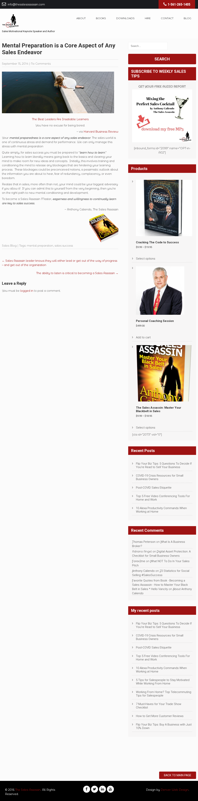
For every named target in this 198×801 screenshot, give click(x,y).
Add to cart (143, 337)
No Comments (41, 63)
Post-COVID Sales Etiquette (154, 487)
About (81, 18)
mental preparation (40, 245)
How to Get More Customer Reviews (159, 716)
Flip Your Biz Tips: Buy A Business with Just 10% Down (164, 726)
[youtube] (110, 789)
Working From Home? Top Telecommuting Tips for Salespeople (163, 693)
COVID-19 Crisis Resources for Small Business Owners (159, 477)
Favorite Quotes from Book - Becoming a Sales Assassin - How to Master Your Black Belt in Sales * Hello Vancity (160, 585)
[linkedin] (102, 789)
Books (101, 18)
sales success (64, 245)
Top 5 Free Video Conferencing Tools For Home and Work (163, 497)
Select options (145, 258)
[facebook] (86, 789)
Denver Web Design (175, 790)
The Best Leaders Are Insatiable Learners (60, 119)
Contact (167, 18)
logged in (26, 290)
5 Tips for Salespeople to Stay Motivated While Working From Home (162, 681)
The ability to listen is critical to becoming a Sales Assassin (77, 273)
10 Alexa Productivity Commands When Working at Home (161, 509)
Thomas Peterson (143, 542)
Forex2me (138, 561)
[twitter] (94, 789)
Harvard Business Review (101, 131)
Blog (187, 18)
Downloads (125, 18)
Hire (148, 18)
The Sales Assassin (28, 790)
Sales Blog (9, 245)
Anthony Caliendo (143, 571)
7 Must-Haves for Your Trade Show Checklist (158, 705)
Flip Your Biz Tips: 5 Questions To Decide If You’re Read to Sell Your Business (164, 465)
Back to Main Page (177, 775)
